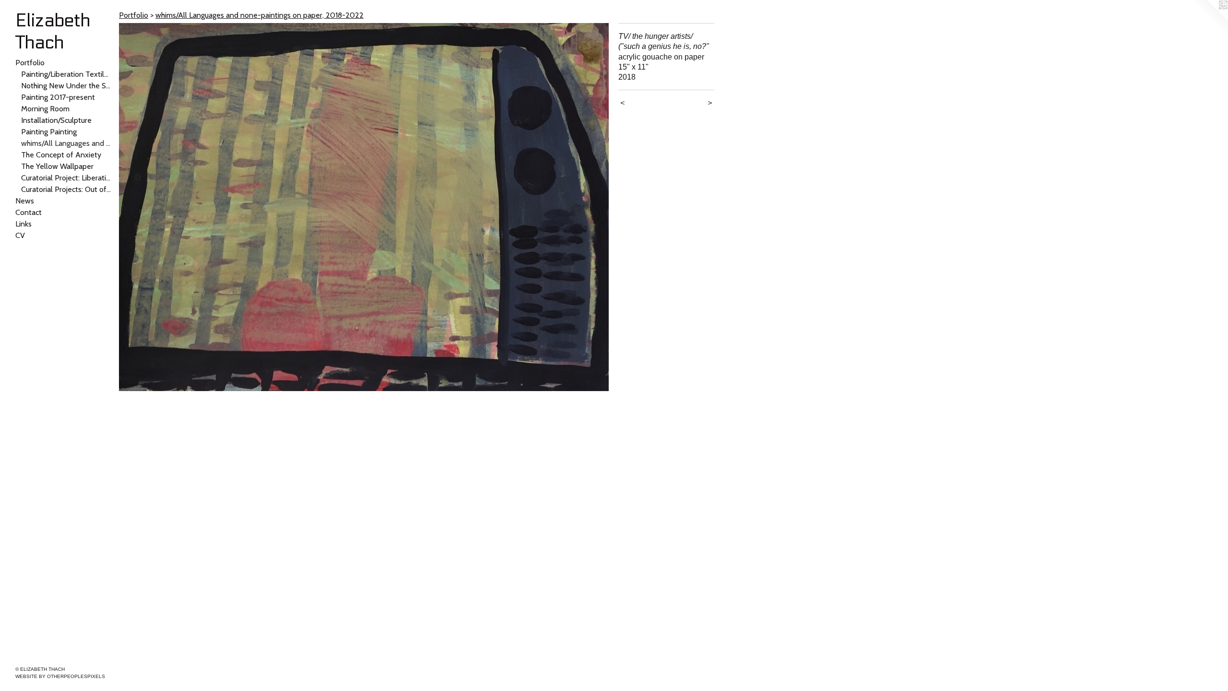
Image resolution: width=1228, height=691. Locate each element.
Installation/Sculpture (56, 120)
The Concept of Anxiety (61, 154)
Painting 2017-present (58, 97)
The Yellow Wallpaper (57, 166)
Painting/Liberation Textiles (66, 74)
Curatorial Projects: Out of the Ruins (66, 189)
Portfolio (30, 62)
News (24, 200)
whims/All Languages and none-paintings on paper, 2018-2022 (66, 143)
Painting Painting (49, 131)
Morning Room (45, 108)
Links (23, 223)
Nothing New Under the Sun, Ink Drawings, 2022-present (66, 85)
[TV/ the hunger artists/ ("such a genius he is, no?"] (364, 207)
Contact (28, 212)
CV (20, 235)
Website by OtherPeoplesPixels (60, 676)
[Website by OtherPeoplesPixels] (1209, 19)
